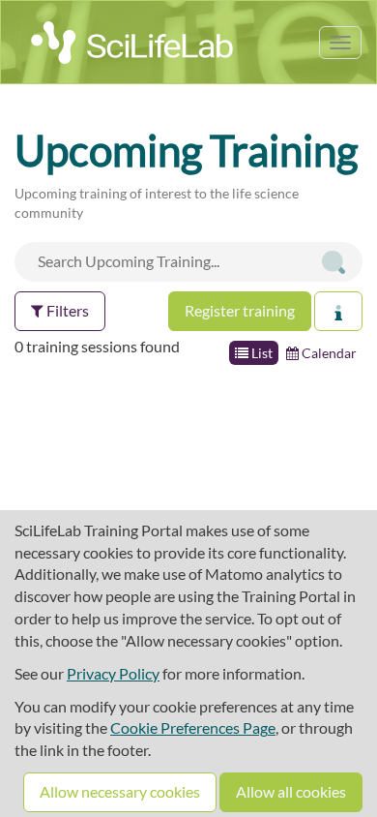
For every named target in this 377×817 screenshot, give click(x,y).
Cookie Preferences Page (193, 727)
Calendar (328, 353)
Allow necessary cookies (120, 791)
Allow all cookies (291, 791)
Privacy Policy (113, 673)
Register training (240, 310)
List (260, 353)
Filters (66, 310)
